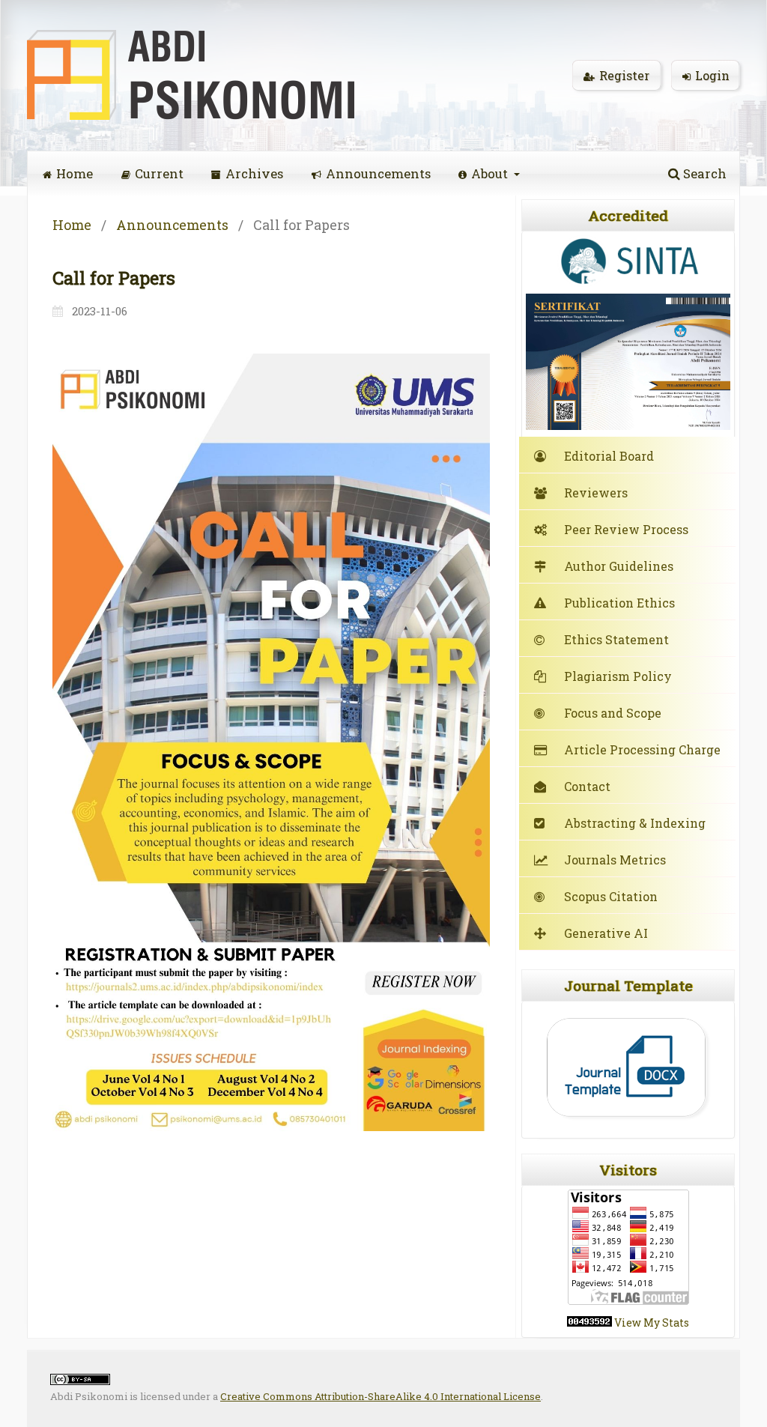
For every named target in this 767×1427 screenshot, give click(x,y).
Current (159, 173)
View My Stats (651, 1322)
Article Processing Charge (642, 749)
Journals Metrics (615, 859)
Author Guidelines (618, 566)
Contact (587, 786)
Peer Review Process (626, 529)
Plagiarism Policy (618, 676)
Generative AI (606, 933)
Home (74, 173)
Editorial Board (609, 456)
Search (703, 173)
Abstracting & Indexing (635, 823)
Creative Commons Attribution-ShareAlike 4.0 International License (380, 1396)
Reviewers (596, 492)
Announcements (378, 173)
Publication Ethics (619, 603)
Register (624, 75)
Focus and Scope (612, 713)
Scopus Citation (611, 896)
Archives (254, 173)
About (491, 173)
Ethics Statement (616, 639)
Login (712, 75)
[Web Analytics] (589, 1322)
